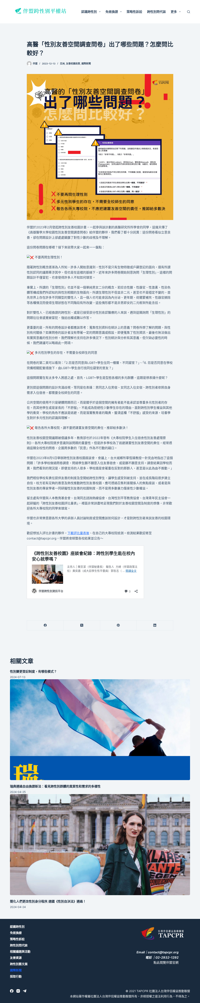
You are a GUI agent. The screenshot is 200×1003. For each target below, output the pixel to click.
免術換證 (111, 12)
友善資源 (16, 958)
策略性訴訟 (134, 12)
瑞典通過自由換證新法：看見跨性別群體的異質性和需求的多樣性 (55, 786)
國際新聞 (86, 63)
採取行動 (16, 976)
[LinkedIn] (155, 625)
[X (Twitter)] (81, 625)
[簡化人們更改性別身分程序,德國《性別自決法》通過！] (100, 844)
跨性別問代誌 (156, 12)
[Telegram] (24, 991)
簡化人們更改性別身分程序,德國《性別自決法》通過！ (48, 901)
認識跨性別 (89, 12)
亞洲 (62, 63)
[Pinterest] (118, 625)
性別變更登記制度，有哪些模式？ (33, 671)
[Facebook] (45, 625)
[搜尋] (188, 11)
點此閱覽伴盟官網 (166, 962)
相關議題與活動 (20, 951)
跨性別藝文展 (19, 964)
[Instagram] (18, 991)
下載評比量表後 (78, 533)
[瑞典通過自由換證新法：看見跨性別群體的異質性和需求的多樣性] (100, 729)
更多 (174, 12)
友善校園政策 (73, 63)
